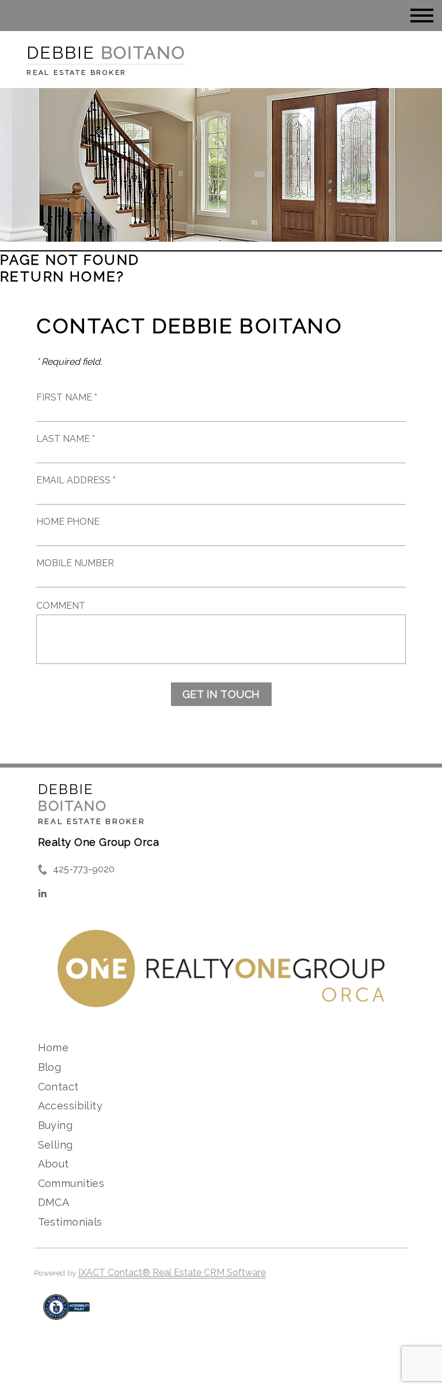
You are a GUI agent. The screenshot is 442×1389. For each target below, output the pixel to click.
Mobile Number (75, 563)
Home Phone (68, 521)
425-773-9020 (84, 869)
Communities (71, 1183)
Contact (58, 1087)
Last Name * (65, 438)
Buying (55, 1125)
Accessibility (70, 1106)
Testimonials (70, 1222)
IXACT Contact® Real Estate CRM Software (172, 1272)
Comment (60, 605)
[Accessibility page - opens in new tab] (66, 1312)
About (53, 1164)
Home (53, 1047)
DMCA (54, 1202)
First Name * (66, 397)
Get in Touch (221, 694)
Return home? (62, 276)
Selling (55, 1145)
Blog (50, 1067)
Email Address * (76, 480)
